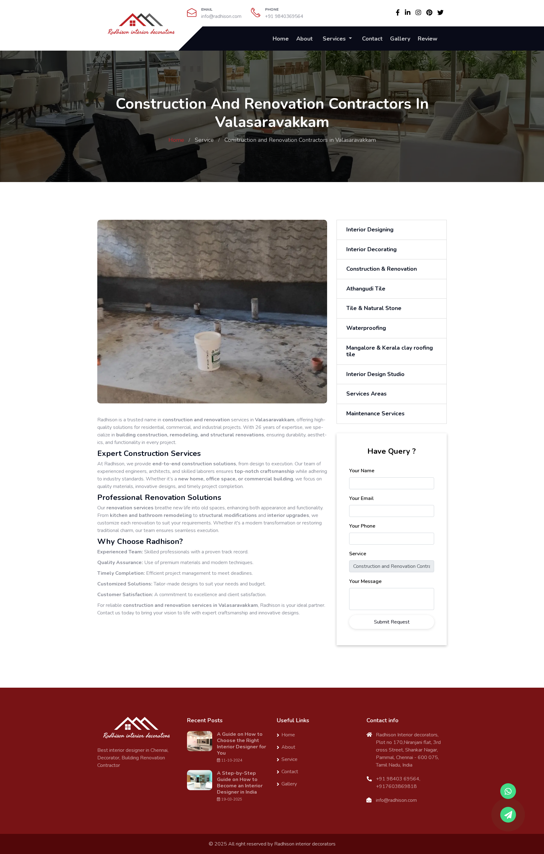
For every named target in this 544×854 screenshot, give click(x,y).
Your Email (361, 498)
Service (204, 140)
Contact (372, 38)
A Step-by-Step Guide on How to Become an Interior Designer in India (240, 783)
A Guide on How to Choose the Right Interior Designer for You (241, 744)
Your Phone (362, 526)
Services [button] (335, 38)
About (304, 38)
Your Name (361, 470)
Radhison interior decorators (305, 843)
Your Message (365, 581)
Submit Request (392, 621)
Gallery (400, 38)
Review (427, 38)
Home (281, 38)
